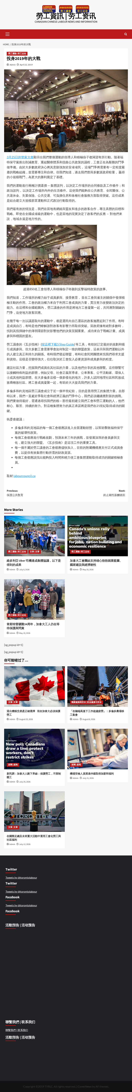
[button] (7, 33)
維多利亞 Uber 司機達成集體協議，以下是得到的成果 (34, 563)
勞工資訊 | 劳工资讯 (66, 16)
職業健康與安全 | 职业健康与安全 (87, 702)
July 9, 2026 (24, 569)
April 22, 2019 (26, 64)
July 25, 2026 (24, 781)
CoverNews (85, 1086)
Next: (114, 493)
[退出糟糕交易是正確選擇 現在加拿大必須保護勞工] (34, 686)
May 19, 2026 (24, 633)
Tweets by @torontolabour (21, 877)
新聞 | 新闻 (13, 764)
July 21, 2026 (88, 778)
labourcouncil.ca (24, 476)
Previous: (15, 493)
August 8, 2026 (88, 719)
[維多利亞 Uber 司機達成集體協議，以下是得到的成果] (34, 536)
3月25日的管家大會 (20, 157)
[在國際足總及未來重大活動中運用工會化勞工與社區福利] (34, 811)
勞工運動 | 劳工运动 (17, 53)
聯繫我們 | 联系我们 (17, 1030)
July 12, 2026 (24, 844)
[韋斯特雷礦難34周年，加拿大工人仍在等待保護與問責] (34, 599)
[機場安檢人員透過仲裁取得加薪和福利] (97, 749)
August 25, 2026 (26, 719)
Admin (13, 64)
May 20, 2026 (88, 569)
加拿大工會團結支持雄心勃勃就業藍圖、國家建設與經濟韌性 (96, 563)
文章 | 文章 (34, 551)
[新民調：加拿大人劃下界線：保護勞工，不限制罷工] (34, 749)
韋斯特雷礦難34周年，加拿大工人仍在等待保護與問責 (33, 626)
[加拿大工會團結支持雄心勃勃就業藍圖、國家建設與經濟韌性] (97, 536)
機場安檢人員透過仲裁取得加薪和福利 (92, 774)
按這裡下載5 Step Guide (58, 344)
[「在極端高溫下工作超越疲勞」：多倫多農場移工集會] (97, 686)
